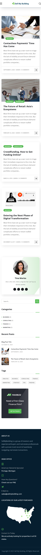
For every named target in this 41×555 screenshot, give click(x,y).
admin (18, 70)
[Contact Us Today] (2, 529)
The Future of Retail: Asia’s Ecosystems (18, 108)
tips (24, 382)
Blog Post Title (6, 342)
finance (5, 324)
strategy (16, 382)
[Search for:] (20, 301)
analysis (5, 379)
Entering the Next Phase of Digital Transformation (18, 217)
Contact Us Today (8, 533)
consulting (18, 146)
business (10, 38)
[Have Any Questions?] (2, 475)
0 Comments (25, 70)
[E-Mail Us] (2, 487)
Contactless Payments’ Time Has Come (18, 45)
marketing (19, 101)
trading (31, 382)
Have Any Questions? (9, 479)
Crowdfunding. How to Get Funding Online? (18, 153)
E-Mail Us (4, 491)
